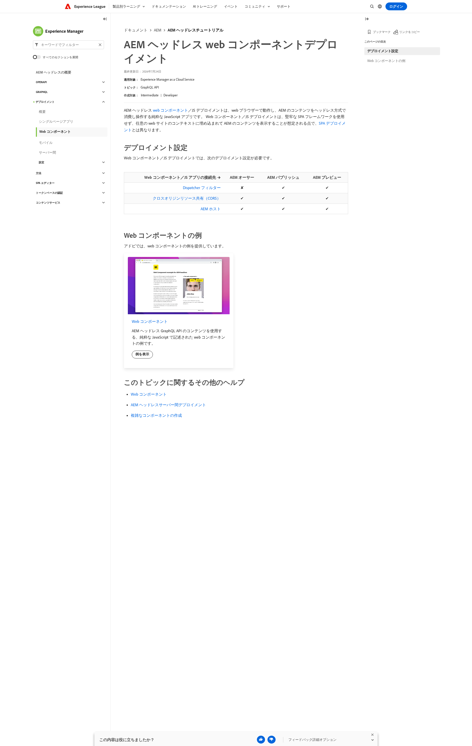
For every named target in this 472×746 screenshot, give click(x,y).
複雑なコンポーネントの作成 (156, 415)
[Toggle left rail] (105, 19)
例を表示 (142, 354)
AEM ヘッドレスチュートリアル (195, 30)
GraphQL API (150, 87)
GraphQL (42, 92)
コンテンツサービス (48, 202)
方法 (38, 173)
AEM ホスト (211, 208)
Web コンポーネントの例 (386, 61)
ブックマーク (382, 32)
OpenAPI (41, 82)
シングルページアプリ (56, 121)
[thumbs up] (261, 740)
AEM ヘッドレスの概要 (53, 72)
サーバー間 (47, 152)
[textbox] (68, 44)
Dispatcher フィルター (202, 187)
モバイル (46, 142)
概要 (42, 111)
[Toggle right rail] (366, 19)
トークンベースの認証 (49, 192)
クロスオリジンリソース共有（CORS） (187, 198)
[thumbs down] (271, 740)
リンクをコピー (409, 32)
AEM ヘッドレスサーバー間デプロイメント (168, 404)
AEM (157, 30)
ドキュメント (136, 30)
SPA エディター (45, 183)
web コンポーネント (170, 110)
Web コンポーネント (150, 321)
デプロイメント (45, 102)
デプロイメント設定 (382, 51)
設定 (41, 162)
